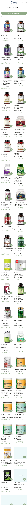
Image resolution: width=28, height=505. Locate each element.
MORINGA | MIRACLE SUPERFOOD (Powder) (18, 393)
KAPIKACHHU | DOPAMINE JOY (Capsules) (6, 59)
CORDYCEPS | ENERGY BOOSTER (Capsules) (5, 156)
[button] (22, 2)
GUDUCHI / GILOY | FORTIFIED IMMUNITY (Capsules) (18, 180)
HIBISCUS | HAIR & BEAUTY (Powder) (20, 438)
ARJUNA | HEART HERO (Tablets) (7, 227)
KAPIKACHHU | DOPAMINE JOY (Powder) (19, 462)
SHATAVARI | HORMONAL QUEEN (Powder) (7, 416)
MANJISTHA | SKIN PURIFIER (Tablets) (19, 228)
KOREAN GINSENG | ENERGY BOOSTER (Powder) (5, 486)
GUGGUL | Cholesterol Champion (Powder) (19, 485)
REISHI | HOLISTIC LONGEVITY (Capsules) (5, 132)
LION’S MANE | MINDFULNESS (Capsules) (6, 107)
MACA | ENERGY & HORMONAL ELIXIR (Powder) (7, 462)
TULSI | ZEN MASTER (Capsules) (18, 59)
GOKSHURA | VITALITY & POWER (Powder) (5, 439)
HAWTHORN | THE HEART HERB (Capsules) (20, 204)
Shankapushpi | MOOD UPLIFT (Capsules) (7, 179)
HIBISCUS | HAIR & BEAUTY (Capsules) (7, 298)
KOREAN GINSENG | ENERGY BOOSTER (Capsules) (5, 347)
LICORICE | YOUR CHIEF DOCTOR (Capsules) (7, 250)
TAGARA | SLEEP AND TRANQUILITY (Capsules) (20, 132)
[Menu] (2, 2)
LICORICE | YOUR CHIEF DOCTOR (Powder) (20, 416)
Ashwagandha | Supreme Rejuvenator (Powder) (7, 393)
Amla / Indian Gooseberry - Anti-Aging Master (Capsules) (6, 83)
